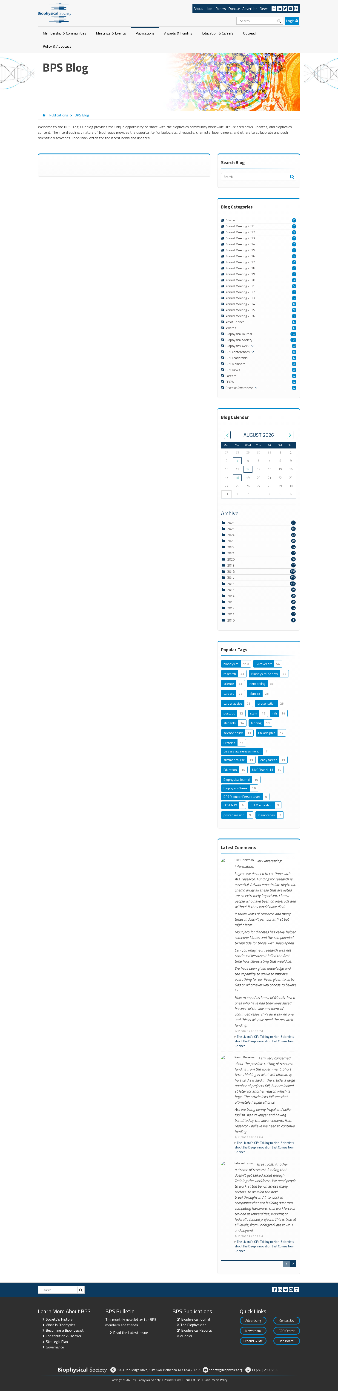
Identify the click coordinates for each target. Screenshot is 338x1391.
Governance (55, 1347)
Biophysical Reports (196, 1330)
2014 (231, 595)
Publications (145, 33)
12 (294, 358)
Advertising (253, 1320)
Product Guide (253, 1340)
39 (294, 268)
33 (294, 250)
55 (294, 370)
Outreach (250, 33)
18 (237, 477)
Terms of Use (192, 1380)
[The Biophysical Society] (55, 13)
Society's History (59, 1319)
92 (294, 376)
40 (294, 226)
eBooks (186, 1336)
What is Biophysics (60, 1324)
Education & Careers (217, 33)
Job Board (287, 1340)
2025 (231, 528)
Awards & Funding (178, 33)
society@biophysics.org (225, 1369)
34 (294, 232)
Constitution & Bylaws (63, 1336)
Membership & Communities (64, 33)
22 (294, 382)
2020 (231, 559)
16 (294, 328)
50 (294, 388)
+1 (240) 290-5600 (265, 1369)
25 (294, 274)
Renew (220, 8)
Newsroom (253, 1330)
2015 (231, 589)
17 (294, 322)
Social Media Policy (215, 1380)
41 (294, 262)
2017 (231, 577)
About (198, 8)
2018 (231, 571)
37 (294, 256)
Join (209, 8)
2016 (231, 583)
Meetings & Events (111, 33)
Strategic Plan (57, 1341)
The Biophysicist (193, 1324)
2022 (231, 547)
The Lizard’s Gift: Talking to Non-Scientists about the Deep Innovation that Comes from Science (265, 1041)
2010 (231, 620)
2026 (231, 522)
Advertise (249, 8)
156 (293, 334)
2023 (231, 540)
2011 (231, 614)
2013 (231, 601)
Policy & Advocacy (57, 46)
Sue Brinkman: (245, 860)
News (264, 8)
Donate (234, 8)
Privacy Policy (172, 1380)
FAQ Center (287, 1330)
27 (294, 298)
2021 (231, 553)
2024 (231, 534)
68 (294, 346)
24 (294, 364)
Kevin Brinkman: (246, 1057)
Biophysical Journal (195, 1319)
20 (294, 220)
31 (294, 238)
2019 (231, 565)
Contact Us (286, 1320)
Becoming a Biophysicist (65, 1330)
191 (293, 340)
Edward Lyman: (245, 1163)
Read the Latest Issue (130, 1332)
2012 (231, 608)
